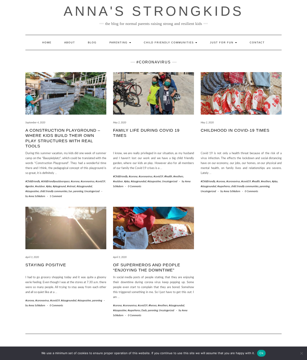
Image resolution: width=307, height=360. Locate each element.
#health (168, 176)
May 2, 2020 (119, 122)
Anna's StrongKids (154, 11)
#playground (59, 186)
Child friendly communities (169, 42)
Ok (261, 353)
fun (70, 191)
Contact (257, 42)
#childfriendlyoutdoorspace (55, 181)
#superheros (223, 186)
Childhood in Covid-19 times (235, 130)
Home (46, 42)
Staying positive (45, 265)
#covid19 (100, 181)
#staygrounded (84, 186)
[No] (301, 353)
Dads (144, 310)
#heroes (153, 305)
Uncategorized (92, 191)
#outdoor (40, 186)
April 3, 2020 (32, 257)
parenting (78, 191)
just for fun (222, 42)
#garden (29, 186)
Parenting (119, 42)
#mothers (178, 176)
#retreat (71, 186)
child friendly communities (53, 191)
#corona (75, 181)
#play (49, 186)
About (69, 42)
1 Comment (56, 196)
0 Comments (134, 186)
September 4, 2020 (35, 122)
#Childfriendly (32, 181)
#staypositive (32, 191)
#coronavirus (87, 181)
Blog (92, 42)
